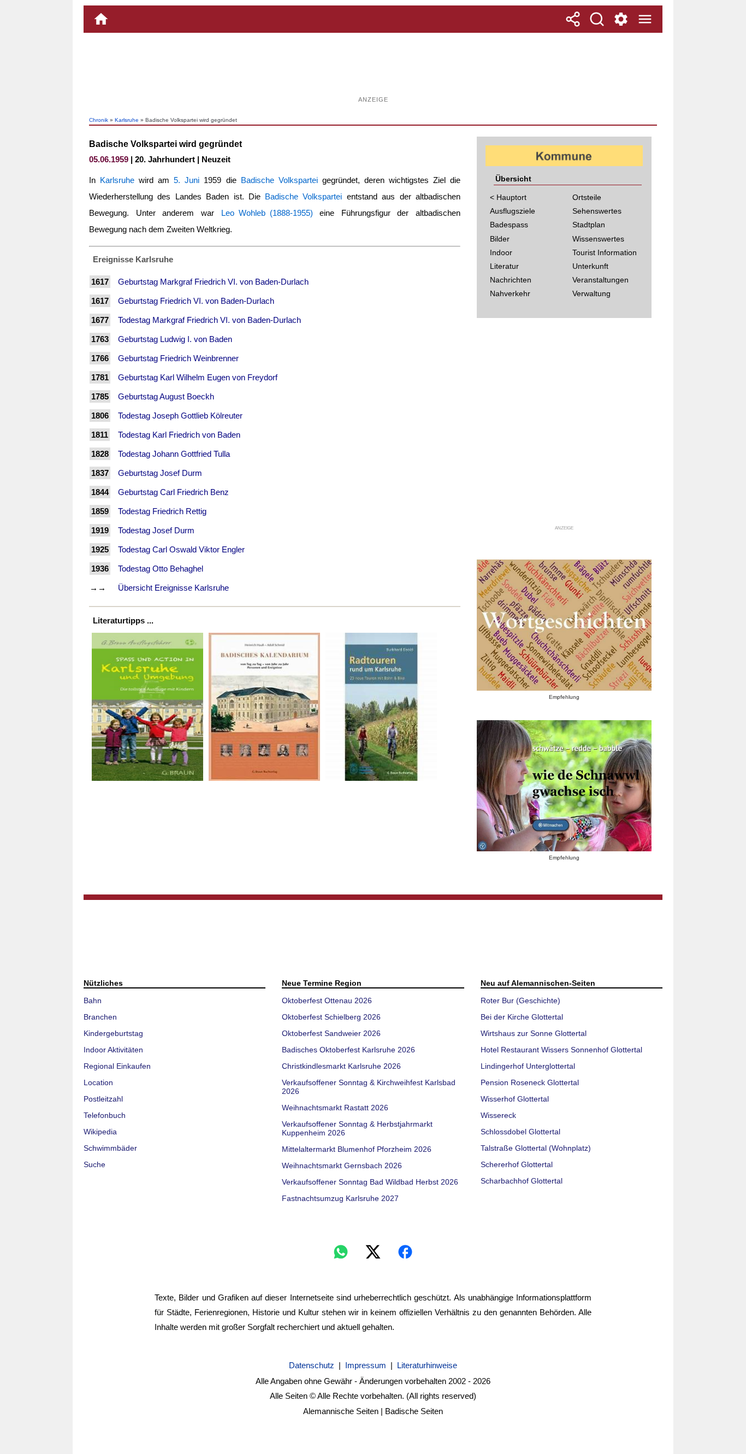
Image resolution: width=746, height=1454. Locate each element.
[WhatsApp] (341, 1252)
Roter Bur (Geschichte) (520, 1000)
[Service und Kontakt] (621, 19)
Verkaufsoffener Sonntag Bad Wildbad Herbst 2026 (370, 1182)
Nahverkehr (510, 293)
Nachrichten (510, 279)
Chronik (98, 120)
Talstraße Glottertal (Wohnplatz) (536, 1148)
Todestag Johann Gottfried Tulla (174, 453)
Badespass (509, 224)
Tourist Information (604, 252)
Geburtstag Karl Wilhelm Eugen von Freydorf (197, 377)
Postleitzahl (103, 1098)
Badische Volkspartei (279, 180)
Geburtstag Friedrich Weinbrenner (178, 358)
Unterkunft (590, 266)
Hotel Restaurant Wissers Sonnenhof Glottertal (561, 1049)
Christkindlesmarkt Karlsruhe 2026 (341, 1066)
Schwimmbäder (110, 1148)
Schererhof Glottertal (517, 1164)
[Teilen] (573, 19)
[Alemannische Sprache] (564, 625)
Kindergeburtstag (113, 1033)
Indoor (501, 252)
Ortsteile (586, 197)
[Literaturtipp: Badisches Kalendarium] (264, 780)
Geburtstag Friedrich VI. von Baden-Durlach (196, 300)
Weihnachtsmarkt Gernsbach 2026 (342, 1165)
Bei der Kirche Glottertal (522, 1016)
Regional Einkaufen (117, 1066)
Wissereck (498, 1115)
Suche (94, 1164)
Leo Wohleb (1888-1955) (267, 212)
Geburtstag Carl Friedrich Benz (173, 492)
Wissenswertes (598, 238)
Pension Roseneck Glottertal (530, 1082)
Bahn (93, 1000)
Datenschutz (311, 1365)
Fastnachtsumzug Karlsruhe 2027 (340, 1198)
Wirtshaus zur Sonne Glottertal (534, 1033)
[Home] (101, 19)
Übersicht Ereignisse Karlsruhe (173, 587)
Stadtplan (588, 224)
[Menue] (645, 19)
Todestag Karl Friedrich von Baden (179, 434)
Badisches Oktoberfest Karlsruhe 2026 (348, 1049)
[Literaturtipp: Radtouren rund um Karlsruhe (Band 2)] (381, 780)
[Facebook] (405, 1252)
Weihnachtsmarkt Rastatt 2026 (335, 1107)
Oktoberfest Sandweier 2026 (331, 1033)
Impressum (365, 1365)
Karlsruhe (127, 120)
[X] (373, 1252)
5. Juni (186, 180)
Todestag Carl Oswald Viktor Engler (181, 549)
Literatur (504, 266)
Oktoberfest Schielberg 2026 (331, 1016)
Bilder (500, 238)
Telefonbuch (105, 1115)
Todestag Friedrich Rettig (162, 511)
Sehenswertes (596, 211)
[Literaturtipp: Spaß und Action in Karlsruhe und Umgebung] (147, 780)
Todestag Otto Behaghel (160, 568)
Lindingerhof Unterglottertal (528, 1066)
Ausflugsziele (512, 211)
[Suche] (597, 19)
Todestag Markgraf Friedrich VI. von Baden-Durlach (209, 320)
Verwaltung (591, 293)
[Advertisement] (373, 68)
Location (98, 1082)
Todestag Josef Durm (156, 530)
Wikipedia (100, 1131)
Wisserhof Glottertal (515, 1098)
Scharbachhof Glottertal (522, 1180)
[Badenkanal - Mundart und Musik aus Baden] (564, 785)
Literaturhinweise (427, 1365)
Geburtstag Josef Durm (160, 473)
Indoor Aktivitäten (113, 1049)
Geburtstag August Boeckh (166, 396)
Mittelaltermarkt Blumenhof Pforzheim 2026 (356, 1149)
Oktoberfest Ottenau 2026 (327, 1000)
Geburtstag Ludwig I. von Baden (175, 339)
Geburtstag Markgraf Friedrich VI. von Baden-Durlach (213, 281)
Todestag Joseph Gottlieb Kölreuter (180, 415)
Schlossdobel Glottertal (520, 1131)
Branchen (100, 1016)
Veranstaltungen (600, 279)
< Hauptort (508, 197)
